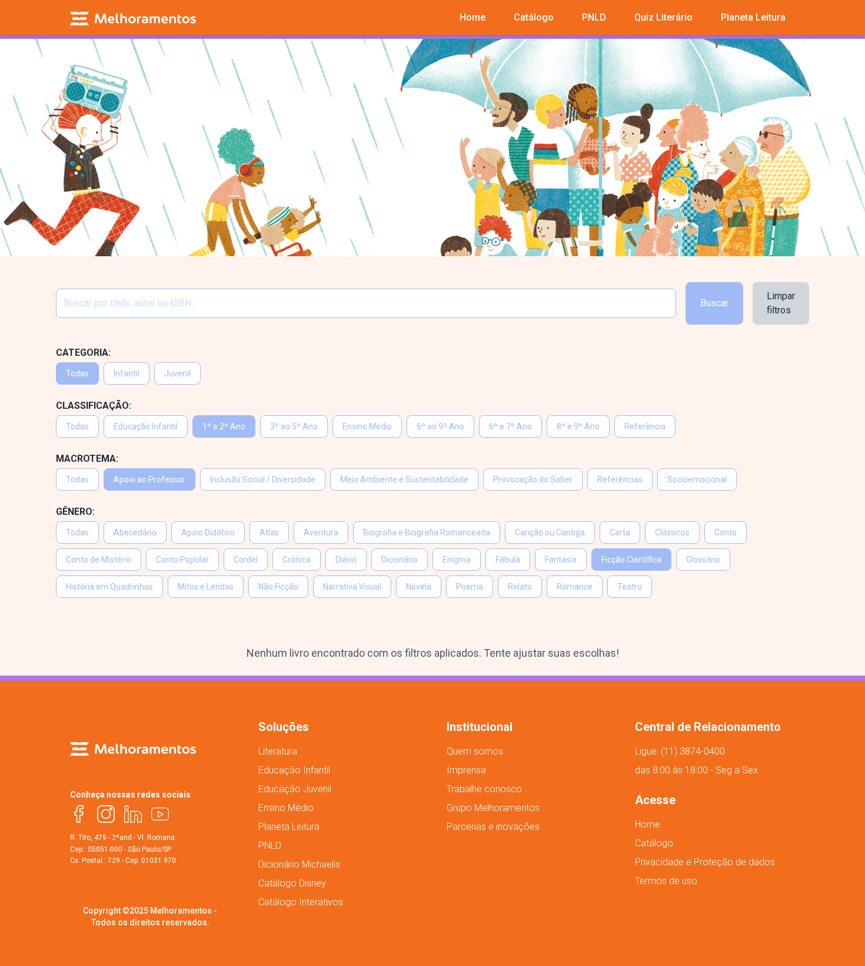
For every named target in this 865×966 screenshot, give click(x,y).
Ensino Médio (367, 426)
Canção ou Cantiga (550, 532)
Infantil (126, 373)
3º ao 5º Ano (294, 426)
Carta (620, 532)
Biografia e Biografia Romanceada (426, 532)
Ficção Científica (631, 559)
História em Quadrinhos (109, 586)
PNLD (269, 845)
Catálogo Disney (292, 883)
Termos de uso (666, 880)
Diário (346, 559)
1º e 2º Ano (223, 426)
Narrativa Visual (352, 586)
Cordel (246, 559)
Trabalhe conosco (484, 789)
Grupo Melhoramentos (493, 807)
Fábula (507, 559)
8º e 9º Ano (578, 426)
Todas (77, 373)
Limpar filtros (781, 303)
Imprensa (466, 770)
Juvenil (177, 373)
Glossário (703, 559)
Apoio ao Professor (149, 479)
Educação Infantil (146, 426)
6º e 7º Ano (510, 426)
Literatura (277, 751)
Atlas (269, 532)
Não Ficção (278, 586)
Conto (725, 532)
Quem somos (475, 751)
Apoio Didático (208, 532)
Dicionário (399, 559)
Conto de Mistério (98, 559)
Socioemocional (697, 479)
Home (647, 824)
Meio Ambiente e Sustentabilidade (404, 479)
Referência (645, 426)
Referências (620, 479)
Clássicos (672, 532)
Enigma (457, 559)
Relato (520, 586)
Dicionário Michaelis (299, 864)
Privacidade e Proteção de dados (705, 862)
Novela (418, 586)
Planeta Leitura (289, 826)
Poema (469, 586)
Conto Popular (182, 559)
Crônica (296, 559)
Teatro (629, 586)
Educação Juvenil (294, 789)
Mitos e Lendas (206, 586)
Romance (575, 586)
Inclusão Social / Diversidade (262, 479)
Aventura (321, 532)
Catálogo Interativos (300, 902)
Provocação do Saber (533, 479)
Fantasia (561, 559)
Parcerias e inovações (493, 826)
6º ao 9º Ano (440, 426)
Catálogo (654, 843)
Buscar (714, 303)
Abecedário (135, 532)
